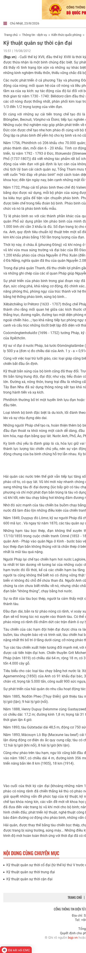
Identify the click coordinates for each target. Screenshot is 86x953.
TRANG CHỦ (75, 897)
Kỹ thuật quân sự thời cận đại (29, 879)
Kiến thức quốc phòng (66, 35)
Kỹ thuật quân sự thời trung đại (30, 872)
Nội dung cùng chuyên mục (31, 852)
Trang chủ (11, 35)
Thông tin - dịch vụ (34, 35)
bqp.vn (73, 938)
